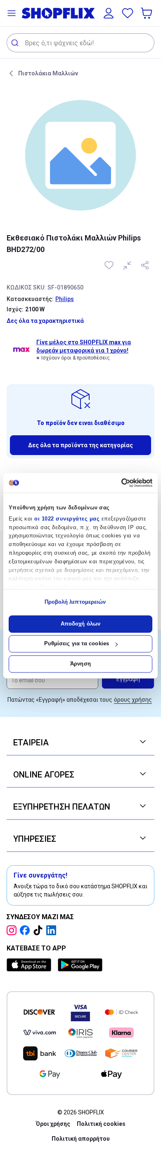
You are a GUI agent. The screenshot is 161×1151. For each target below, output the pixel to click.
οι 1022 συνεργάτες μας (66, 519)
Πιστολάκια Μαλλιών (48, 73)
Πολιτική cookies (101, 1124)
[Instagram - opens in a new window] (13, 930)
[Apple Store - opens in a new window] (30, 965)
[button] (12, 13)
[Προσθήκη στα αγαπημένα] (110, 265)
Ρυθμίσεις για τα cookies (76, 644)
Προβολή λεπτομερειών (75, 602)
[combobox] (80, 42)
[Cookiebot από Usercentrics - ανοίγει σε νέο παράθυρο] (116, 482)
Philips (64, 299)
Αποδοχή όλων (80, 624)
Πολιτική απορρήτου (81, 1138)
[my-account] (108, 13)
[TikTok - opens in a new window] (39, 930)
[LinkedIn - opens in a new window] (52, 930)
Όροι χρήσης (53, 1124)
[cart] (147, 13)
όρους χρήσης (133, 699)
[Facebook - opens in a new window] (26, 930)
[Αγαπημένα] (127, 13)
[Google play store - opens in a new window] (80, 965)
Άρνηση (80, 664)
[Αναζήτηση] (16, 43)
